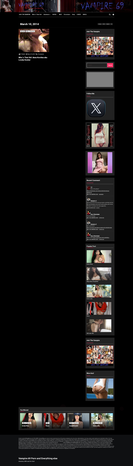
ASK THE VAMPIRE (24, 14)
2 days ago (101, 217)
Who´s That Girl (37, 14)
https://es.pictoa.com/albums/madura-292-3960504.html (99, 227)
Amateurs (47, 14)
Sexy (73, 14)
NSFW (54, 14)
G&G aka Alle (90, 333)
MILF (60, 14)
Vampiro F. (94, 201)
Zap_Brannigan (95, 214)
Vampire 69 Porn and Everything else (38, 458)
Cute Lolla (89, 298)
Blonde (22, 31)
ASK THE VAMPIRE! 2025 (92, 194)
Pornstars (67, 14)
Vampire (23, 54)
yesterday (101, 194)
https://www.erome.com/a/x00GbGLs (101, 237)
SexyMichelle (73, 426)
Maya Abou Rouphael (92, 281)
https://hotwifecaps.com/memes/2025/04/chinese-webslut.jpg (98, 191)
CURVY (79, 14)
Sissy (88, 316)
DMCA (85, 14)
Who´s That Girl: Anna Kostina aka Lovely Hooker (33, 58)
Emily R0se (90, 264)
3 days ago (101, 239)
